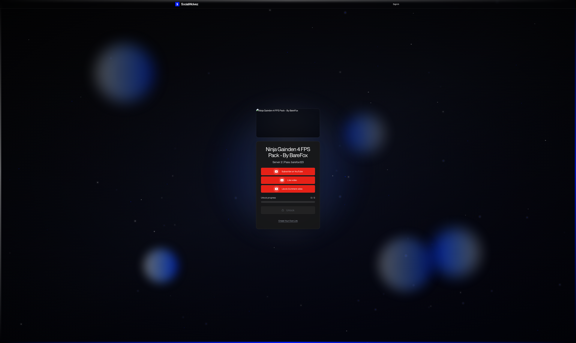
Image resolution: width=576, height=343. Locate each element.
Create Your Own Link (288, 220)
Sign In (396, 4)
